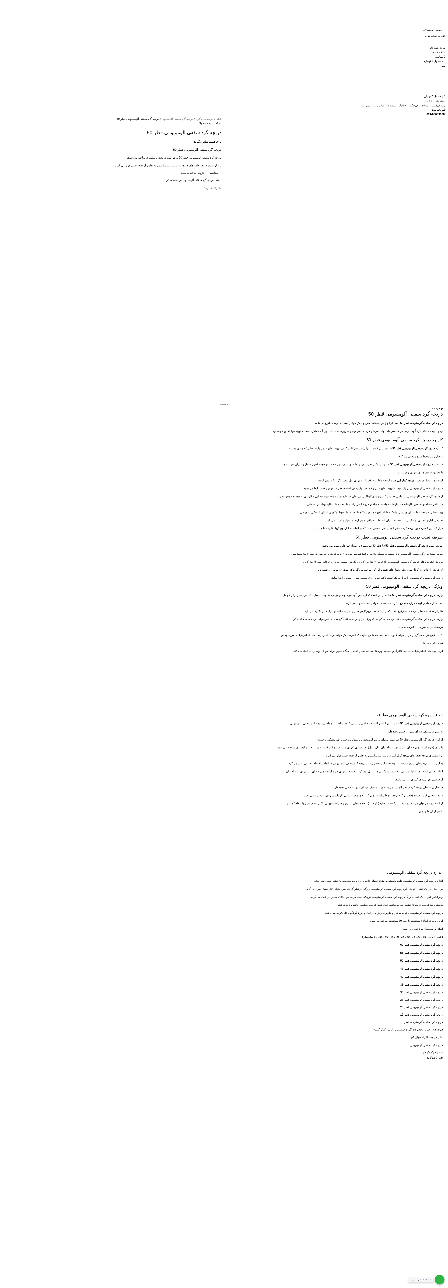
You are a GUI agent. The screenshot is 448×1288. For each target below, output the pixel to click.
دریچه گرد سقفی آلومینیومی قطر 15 (421, 1014)
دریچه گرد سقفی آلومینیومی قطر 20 (421, 1007)
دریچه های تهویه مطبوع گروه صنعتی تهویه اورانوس (117, 1076)
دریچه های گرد (204, 118)
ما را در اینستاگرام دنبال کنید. (426, 1037)
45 (421, 968)
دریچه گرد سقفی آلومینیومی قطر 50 (421, 423)
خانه (218, 118)
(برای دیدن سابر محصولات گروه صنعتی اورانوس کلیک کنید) (408, 1029)
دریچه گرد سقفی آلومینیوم (177, 118)
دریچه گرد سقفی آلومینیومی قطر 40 (421, 976)
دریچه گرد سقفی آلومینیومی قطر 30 (421, 992)
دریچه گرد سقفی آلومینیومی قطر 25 (421, 999)
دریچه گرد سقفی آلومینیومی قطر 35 (421, 984)
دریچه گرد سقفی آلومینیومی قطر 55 (421, 952)
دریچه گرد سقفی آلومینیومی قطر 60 (421, 944)
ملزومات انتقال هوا (136, 1089)
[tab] (224, 404)
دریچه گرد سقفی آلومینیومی (426, 1045)
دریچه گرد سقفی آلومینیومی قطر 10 (421, 1021)
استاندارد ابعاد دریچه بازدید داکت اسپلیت (124, 1082)
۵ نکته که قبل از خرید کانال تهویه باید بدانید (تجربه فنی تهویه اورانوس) (107, 1095)
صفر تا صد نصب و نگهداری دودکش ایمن (123, 1102)
